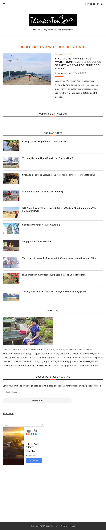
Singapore (59, 54)
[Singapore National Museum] (11, 245)
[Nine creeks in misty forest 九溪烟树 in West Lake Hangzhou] (11, 278)
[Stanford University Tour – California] (11, 228)
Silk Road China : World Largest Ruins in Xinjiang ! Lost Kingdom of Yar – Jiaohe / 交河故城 (60, 210)
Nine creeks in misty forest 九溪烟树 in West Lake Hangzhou (54, 274)
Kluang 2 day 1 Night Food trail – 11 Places (45, 141)
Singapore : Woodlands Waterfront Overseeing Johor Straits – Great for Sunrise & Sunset (78, 63)
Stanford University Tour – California (41, 224)
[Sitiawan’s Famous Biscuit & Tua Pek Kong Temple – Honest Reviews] (11, 178)
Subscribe (37, 400)
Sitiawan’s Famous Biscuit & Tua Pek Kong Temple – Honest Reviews (58, 174)
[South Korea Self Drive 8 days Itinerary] (11, 195)
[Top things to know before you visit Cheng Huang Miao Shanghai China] (11, 262)
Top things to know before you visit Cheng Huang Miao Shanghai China (59, 258)
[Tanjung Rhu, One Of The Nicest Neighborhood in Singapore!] (11, 295)
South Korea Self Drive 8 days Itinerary (42, 191)
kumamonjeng (64, 73)
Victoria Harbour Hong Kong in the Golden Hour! (47, 158)
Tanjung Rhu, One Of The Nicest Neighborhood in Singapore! (54, 291)
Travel (69, 54)
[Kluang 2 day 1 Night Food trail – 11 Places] (11, 145)
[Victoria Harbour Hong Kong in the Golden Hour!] (11, 162)
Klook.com (8, 413)
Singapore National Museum (37, 241)
